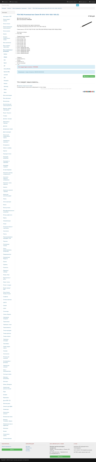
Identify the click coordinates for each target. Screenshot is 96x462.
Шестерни (5, 381)
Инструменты (6, 145)
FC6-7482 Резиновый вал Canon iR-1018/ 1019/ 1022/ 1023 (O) (60, 88)
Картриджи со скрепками (6, 161)
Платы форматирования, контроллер (7, 250)
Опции (4, 223)
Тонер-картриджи (7, 330)
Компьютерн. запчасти (6, 413)
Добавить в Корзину (89, 76)
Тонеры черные (6, 336)
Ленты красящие (7, 201)
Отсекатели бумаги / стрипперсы (8, 227)
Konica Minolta (6, 68)
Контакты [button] (60, 456)
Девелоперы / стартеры (6, 122)
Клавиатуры (6, 409)
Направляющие (7, 220)
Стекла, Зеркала (7, 314)
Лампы (4, 198)
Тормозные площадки (5, 339)
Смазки (5, 305)
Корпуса (5, 187)
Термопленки (6, 321)
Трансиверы (6, 343)
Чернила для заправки (6, 366)
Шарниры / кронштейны (6, 377)
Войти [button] (12, 449)
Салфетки (5, 296)
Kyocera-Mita (6, 71)
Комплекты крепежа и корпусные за (7, 173)
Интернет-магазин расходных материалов (19, 460)
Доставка (28, 446)
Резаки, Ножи (6, 274)
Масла (4, 204)
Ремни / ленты (6, 282)
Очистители (6, 231)
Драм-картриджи (7, 132)
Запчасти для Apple (7, 406)
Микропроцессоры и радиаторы (8, 424)
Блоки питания (6, 23)
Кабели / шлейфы (7, 148)
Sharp (4, 89)
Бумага (5, 34)
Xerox (4, 92)
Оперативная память (6, 434)
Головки (5, 115)
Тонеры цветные (7, 333)
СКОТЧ (5, 302)
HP (4, 66)
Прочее (5, 261)
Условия (28, 449)
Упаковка (5, 351)
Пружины (5, 264)
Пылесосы (5, 267)
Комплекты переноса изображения (6, 178)
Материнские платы (7, 416)
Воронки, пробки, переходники (7, 109)
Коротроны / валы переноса (7, 183)
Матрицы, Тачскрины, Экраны (7, 420)
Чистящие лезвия (7, 374)
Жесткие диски (6, 403)
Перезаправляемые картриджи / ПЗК (7, 237)
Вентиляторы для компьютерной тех (7, 104)
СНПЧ (4, 308)
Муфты (5, 217)
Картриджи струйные (5, 166)
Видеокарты (6, 397)
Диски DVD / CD (6, 400)
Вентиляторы (6, 101)
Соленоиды (6, 311)
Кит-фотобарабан (7, 169)
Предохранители (7, 254)
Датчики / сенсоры (7, 118)
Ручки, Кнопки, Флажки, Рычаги (7, 293)
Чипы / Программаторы (7, 370)
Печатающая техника (6, 244)
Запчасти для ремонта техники (7, 388)
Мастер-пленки (6, 207)
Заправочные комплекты (6, 141)
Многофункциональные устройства (8, 211)
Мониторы (5, 428)
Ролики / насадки (7, 285)
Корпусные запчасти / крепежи (8, 190)
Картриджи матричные (5, 157)
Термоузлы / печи (7, 324)
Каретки (5, 150)
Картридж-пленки (7, 153)
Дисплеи (5, 126)
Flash (4, 391)
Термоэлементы (7, 327)
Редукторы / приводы (6, 271)
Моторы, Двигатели (7, 215)
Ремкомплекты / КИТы (7, 278)
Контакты (28, 450)
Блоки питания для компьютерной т (7, 27)
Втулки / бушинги (7, 112)
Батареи (5, 394)
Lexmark (5, 74)
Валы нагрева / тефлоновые (6, 46)
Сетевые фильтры (7, 299)
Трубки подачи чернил (6, 347)
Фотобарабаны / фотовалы (7, 361)
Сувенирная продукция (6, 317)
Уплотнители (6, 353)
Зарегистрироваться (6, 446)
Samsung (5, 86)
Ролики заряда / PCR (7, 288)
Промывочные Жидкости (6, 257)
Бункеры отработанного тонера (6, 38)
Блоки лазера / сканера (6, 20)
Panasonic (5, 80)
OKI (4, 77)
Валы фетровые (7, 98)
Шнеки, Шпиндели (7, 384)
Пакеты (5, 234)
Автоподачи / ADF (7, 16)
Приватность (29, 448)
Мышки (5, 431)
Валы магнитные (7, 42)
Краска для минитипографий (7, 195)
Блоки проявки (6, 31)
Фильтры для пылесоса (6, 357)
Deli (4, 60)
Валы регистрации (7, 95)
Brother (5, 54)
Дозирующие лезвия (8, 129)
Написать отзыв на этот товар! (25, 85)
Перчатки (5, 241)
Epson (5, 63)
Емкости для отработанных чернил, (6, 136)
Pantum (5, 83)
